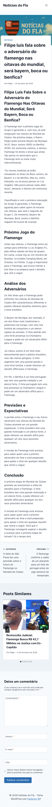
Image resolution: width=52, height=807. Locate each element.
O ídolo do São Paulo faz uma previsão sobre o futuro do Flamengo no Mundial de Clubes (13, 560)
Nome (9, 736)
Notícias (8, 40)
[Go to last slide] (7, 629)
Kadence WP (34, 799)
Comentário (12, 698)
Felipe (10, 83)
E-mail (9, 749)
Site (7, 762)
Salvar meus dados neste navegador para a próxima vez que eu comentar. (25, 771)
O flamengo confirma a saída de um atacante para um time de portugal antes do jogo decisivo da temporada (39, 562)
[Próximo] (44, 629)
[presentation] (26, 615)
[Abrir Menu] (46, 5)
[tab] (20, 661)
